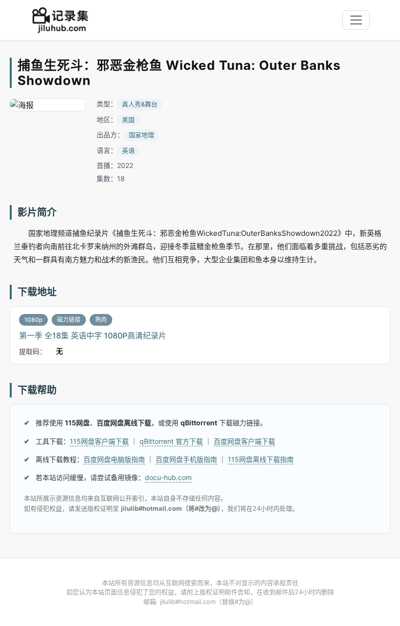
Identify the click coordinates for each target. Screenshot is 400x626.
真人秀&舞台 (140, 104)
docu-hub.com (168, 477)
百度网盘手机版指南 (186, 459)
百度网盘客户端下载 (244, 441)
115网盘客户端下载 (99, 441)
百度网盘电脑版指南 (114, 459)
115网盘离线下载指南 (261, 459)
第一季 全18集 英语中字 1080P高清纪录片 (92, 335)
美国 (128, 120)
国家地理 (141, 135)
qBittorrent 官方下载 (171, 441)
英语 (128, 150)
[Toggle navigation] (356, 20)
